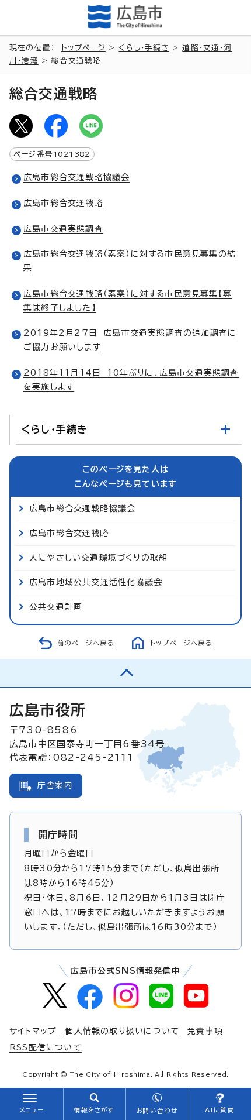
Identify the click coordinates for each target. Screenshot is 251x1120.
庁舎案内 (55, 785)
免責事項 (205, 1031)
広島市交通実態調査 (63, 229)
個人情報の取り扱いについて (122, 1031)
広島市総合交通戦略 (63, 203)
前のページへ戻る (85, 643)
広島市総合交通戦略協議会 (76, 177)
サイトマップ (33, 1031)
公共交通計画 (55, 607)
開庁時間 (58, 834)
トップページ (83, 47)
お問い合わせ (156, 1111)
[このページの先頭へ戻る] (125, 673)
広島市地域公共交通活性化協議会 (95, 582)
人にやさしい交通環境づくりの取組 (98, 558)
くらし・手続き (143, 47)
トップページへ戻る (181, 643)
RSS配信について (45, 1047)
